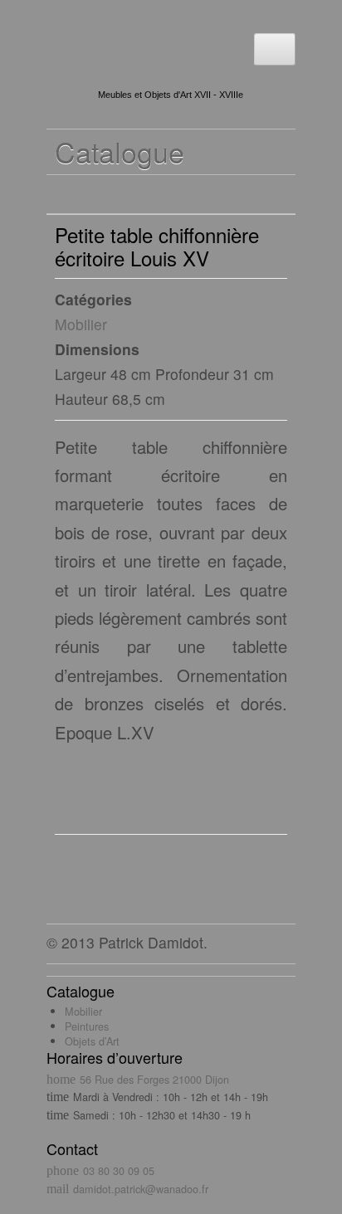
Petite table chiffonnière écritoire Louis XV (157, 246)
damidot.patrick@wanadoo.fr (140, 1189)
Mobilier (81, 324)
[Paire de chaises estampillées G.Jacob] (95, 195)
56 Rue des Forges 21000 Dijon (154, 1079)
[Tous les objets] (64, 195)
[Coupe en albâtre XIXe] (125, 195)
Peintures (87, 1026)
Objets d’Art (92, 1041)
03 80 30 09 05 (118, 1170)
